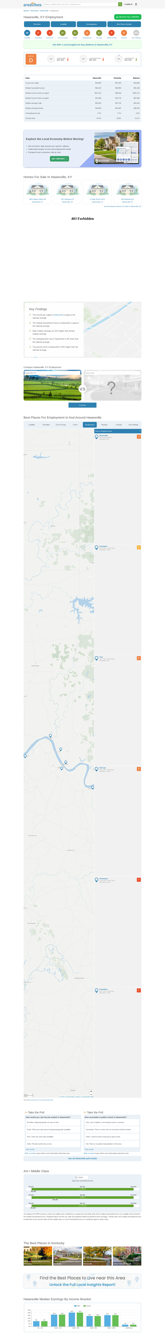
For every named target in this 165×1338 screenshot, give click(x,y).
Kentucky (34, 11)
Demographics (91, 24)
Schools (119, 425)
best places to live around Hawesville (41, 1100)
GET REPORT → (59, 159)
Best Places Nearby (124, 24)
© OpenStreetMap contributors (73, 1097)
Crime (75, 425)
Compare (82, 405)
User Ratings (133, 425)
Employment (89, 425)
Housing (104, 425)
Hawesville (44, 11)
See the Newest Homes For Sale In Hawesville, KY (122, 206)
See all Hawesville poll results (82, 1158)
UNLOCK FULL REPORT (129, 17)
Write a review (30, 1153)
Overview (37, 24)
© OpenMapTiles (85, 1097)
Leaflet (92, 1097)
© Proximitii (61, 1097)
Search (26, 11)
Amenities (46, 425)
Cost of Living (61, 425)
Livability (127, 4)
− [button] (91, 1094)
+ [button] (91, 1091)
